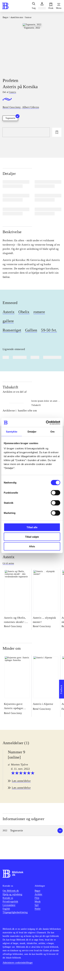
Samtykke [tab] (11, 431)
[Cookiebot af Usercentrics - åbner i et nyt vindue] (46, 422)
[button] (32, 830)
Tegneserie (10, 118)
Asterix (8, 312)
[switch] (55, 492)
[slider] (32, 47)
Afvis (32, 546)
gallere (8, 321)
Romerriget (12, 330)
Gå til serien (8, 563)
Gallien (31, 330)
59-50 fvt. (49, 330)
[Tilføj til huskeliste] (56, 132)
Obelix (23, 312)
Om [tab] (52, 431)
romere (39, 312)
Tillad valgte (32, 536)
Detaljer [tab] (32, 431)
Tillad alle (32, 527)
